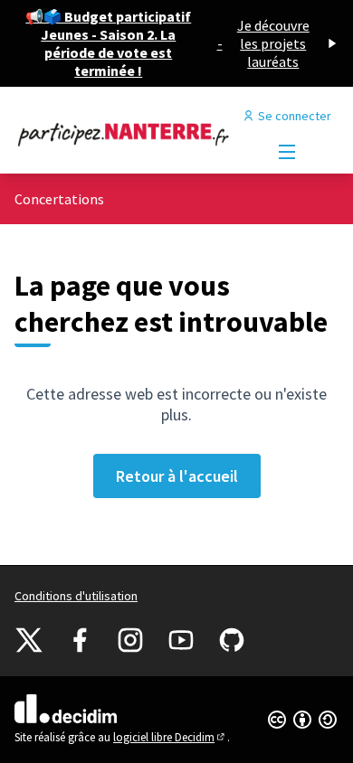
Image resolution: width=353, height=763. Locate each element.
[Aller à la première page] (134, 134)
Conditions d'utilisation (76, 596)
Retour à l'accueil (177, 476)
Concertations (59, 199)
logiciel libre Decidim (170, 737)
